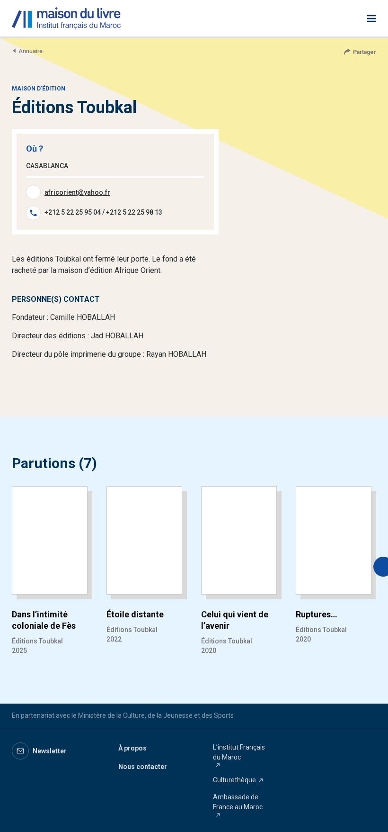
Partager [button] (364, 52)
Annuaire (30, 51)
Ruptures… (316, 614)
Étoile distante (135, 614)
